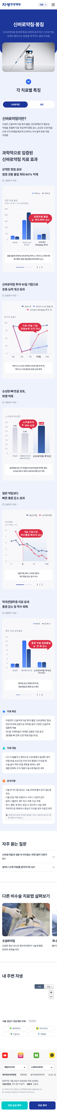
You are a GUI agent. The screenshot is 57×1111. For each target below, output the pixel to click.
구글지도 (16, 1034)
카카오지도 (43, 1028)
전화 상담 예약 (14, 1105)
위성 (48, 987)
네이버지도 (16, 1028)
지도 (39, 987)
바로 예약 (42, 1105)
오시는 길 (52, 1074)
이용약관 (23, 1074)
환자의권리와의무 (38, 1074)
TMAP (43, 1034)
